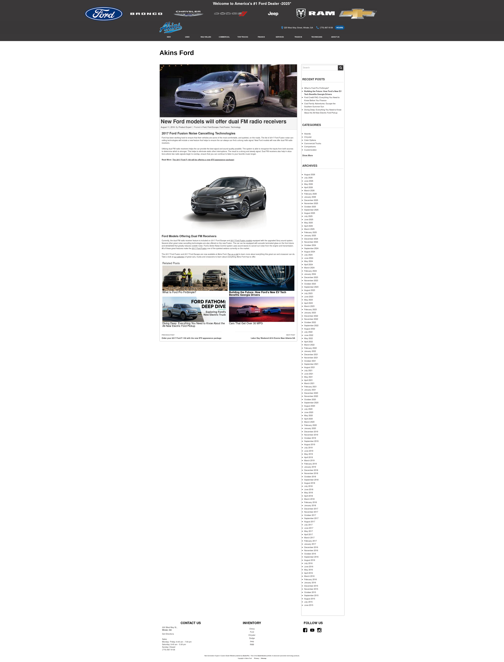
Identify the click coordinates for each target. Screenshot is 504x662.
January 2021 (310, 389)
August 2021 (309, 367)
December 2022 (311, 315)
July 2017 (308, 524)
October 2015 (310, 592)
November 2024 (311, 241)
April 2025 (308, 225)
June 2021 (308, 373)
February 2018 (310, 502)
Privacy (256, 658)
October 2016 (310, 553)
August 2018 (309, 483)
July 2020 (308, 409)
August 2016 (309, 560)
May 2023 (308, 299)
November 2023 (311, 280)
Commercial (224, 37)
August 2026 (309, 174)
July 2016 (308, 563)
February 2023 (310, 309)
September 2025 (311, 209)
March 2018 (309, 499)
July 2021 (308, 370)
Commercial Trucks (312, 143)
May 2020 (308, 415)
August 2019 (309, 444)
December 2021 (311, 354)
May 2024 (308, 261)
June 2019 (308, 450)
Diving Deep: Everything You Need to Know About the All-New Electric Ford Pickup (322, 111)
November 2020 (311, 396)
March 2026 (309, 190)
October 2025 (310, 206)
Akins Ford (176, 52)
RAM (252, 644)
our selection (179, 256)
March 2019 (309, 460)
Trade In (298, 37)
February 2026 (310, 193)
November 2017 (311, 511)
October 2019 (310, 438)
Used (187, 37)
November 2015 (311, 588)
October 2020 (310, 399)
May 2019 (308, 454)
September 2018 (311, 479)
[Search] (340, 67)
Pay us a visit (233, 254)
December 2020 (311, 393)
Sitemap (263, 658)
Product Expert (185, 127)
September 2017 (311, 518)
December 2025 (311, 200)
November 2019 (311, 434)
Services (280, 37)
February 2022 (310, 348)
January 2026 (310, 196)
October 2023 (310, 283)
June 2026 (308, 180)
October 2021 (310, 360)
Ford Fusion (225, 127)
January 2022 (310, 351)
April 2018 (308, 495)
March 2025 (309, 229)
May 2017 (308, 531)
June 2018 (308, 489)
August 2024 (309, 251)
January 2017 (310, 544)
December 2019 (311, 431)
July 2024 (308, 254)
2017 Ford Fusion (199, 248)
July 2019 (308, 447)
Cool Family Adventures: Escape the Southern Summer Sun (319, 105)
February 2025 (310, 232)
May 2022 (308, 338)
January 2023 (310, 312)
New (169, 37)
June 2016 (308, 566)
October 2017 (310, 515)
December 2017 (311, 508)
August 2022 (309, 328)
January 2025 (310, 235)
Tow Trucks (242, 37)
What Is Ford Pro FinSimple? (316, 88)
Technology (236, 127)
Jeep (252, 641)
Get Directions (168, 633)
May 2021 (308, 376)
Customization (310, 149)
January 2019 (310, 466)
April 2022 (308, 341)
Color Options (310, 140)
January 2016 (310, 582)
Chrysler (308, 136)
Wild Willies (206, 37)
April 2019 (308, 457)
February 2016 (310, 579)
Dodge (252, 638)
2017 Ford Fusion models (241, 240)
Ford (204, 127)
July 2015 (308, 601)
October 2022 (310, 322)
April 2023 (308, 303)
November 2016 (311, 550)
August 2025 (309, 213)
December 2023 (311, 277)
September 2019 (311, 441)
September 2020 (311, 402)
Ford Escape (213, 127)
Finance (261, 37)
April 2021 (308, 380)
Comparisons (310, 146)
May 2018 (308, 492)
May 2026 (308, 184)
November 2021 (311, 357)
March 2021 (309, 383)
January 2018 (310, 505)
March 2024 (309, 267)
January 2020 (310, 428)
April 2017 (308, 534)
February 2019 (310, 463)
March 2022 (309, 344)
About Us (335, 37)
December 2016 (311, 547)
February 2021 (310, 386)
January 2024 (310, 274)
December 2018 (311, 470)
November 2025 (311, 203)
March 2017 (309, 537)
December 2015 (311, 585)
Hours (339, 27)
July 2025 (308, 216)
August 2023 (309, 290)
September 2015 (311, 595)
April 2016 (308, 572)
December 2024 (311, 238)
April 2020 (308, 418)
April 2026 (308, 187)
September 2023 (311, 286)
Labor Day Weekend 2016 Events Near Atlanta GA (273, 336)
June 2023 (308, 296)
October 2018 (310, 476)
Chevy (252, 628)
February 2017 (310, 540)
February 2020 (310, 425)
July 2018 (308, 486)
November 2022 (311, 319)
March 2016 (309, 576)
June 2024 (308, 258)
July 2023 (308, 293)
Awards (307, 133)
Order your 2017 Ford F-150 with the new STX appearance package (191, 336)
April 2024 (308, 264)
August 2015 (309, 598)
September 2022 (311, 325)
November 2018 (311, 473)
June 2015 (308, 605)
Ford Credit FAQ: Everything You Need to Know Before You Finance (322, 99)
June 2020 (308, 412)
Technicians (316, 37)
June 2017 (308, 528)
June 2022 (308, 335)
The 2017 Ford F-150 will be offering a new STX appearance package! (203, 159)
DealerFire (246, 656)
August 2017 (309, 521)
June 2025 (308, 219)
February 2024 (310, 270)
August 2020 (309, 405)
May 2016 (308, 569)
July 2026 (308, 177)
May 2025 (308, 222)
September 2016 (311, 556)
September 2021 (311, 364)
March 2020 (309, 421)
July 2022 (308, 331)
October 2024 (310, 245)
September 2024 (311, 248)
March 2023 (309, 306)
